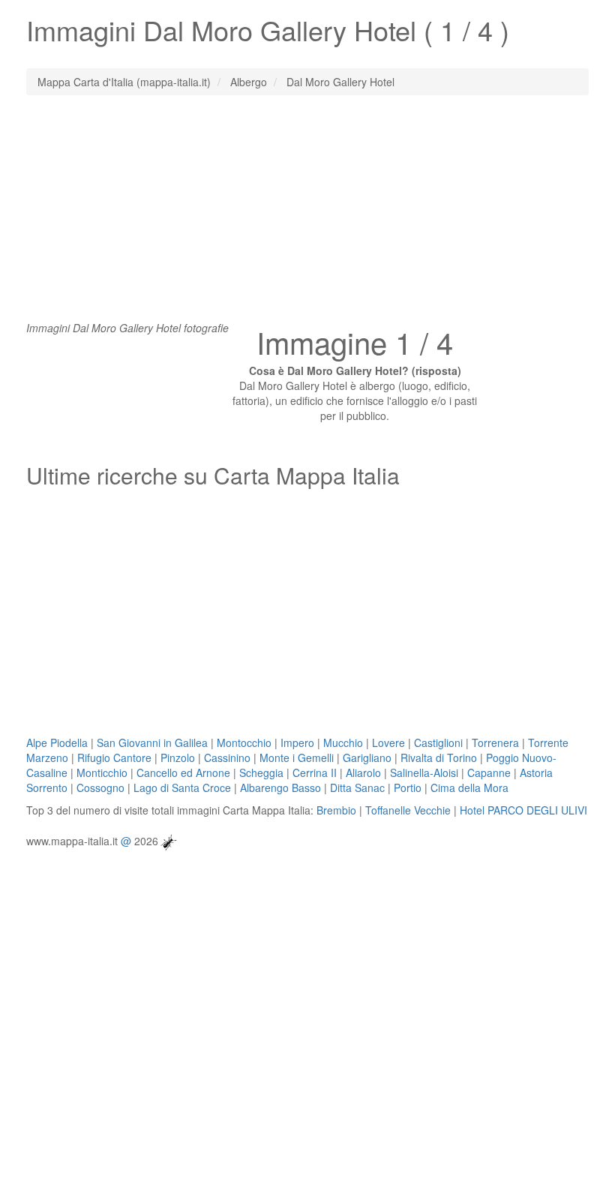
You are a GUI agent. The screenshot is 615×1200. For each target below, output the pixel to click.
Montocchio (244, 742)
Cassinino (227, 757)
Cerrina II (314, 772)
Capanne (489, 772)
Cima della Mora (469, 787)
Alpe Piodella (57, 742)
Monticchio (102, 772)
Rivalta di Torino (438, 757)
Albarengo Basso (280, 787)
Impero (297, 742)
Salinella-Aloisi (424, 772)
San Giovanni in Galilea (152, 742)
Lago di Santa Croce (182, 787)
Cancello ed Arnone (183, 772)
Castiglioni (438, 742)
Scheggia (261, 772)
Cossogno (100, 787)
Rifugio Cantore (114, 757)
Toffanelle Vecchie (408, 810)
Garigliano (367, 757)
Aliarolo (363, 772)
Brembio (336, 810)
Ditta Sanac (357, 787)
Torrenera (495, 742)
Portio (408, 787)
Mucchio (343, 742)
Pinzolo (177, 757)
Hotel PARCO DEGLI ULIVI (523, 810)
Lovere (388, 742)
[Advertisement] (307, 215)
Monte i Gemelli (297, 757)
